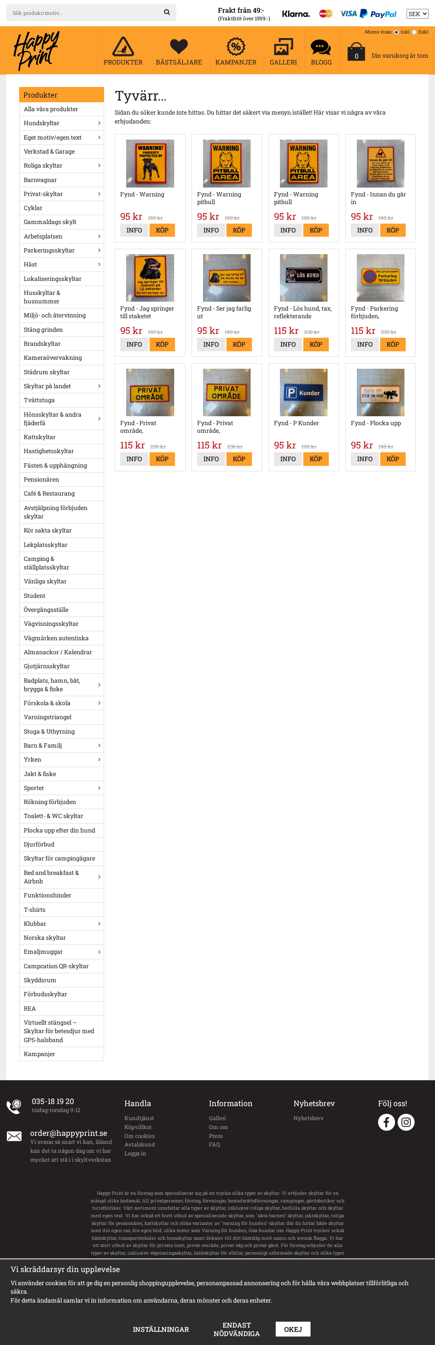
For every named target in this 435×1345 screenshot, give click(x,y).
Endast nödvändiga (237, 1329)
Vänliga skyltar (45, 581)
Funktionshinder (47, 895)
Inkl (405, 31)
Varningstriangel (47, 717)
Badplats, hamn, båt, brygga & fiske (52, 684)
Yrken (32, 759)
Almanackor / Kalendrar (58, 652)
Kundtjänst (139, 1118)
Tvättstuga (39, 400)
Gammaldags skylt (50, 222)
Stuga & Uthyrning (49, 731)
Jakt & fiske (40, 774)
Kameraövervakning (53, 357)
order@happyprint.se (68, 1133)
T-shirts (34, 909)
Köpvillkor (138, 1127)
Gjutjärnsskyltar (47, 666)
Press (216, 1136)
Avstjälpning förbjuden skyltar (56, 512)
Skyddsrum (40, 980)
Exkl (423, 31)
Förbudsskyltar (45, 994)
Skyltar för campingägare (59, 858)
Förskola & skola (47, 703)
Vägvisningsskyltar (51, 623)
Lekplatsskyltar (46, 545)
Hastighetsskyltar (49, 451)
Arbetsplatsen (43, 236)
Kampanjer (39, 1054)
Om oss (218, 1127)
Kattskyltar (40, 437)
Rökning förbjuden (50, 802)
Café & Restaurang (49, 493)
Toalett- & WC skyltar (53, 816)
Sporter (34, 788)
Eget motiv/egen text (53, 137)
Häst (30, 264)
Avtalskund (139, 1144)
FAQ (214, 1144)
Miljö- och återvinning (55, 315)
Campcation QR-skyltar (56, 966)
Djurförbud (39, 844)
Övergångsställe (46, 609)
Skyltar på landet (47, 386)
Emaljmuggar (43, 951)
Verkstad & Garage (49, 151)
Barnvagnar (40, 180)
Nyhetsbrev (309, 1118)
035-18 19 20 (53, 1101)
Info (134, 230)
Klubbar (35, 923)
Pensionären (41, 479)
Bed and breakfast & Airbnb (51, 877)
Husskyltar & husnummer (42, 297)
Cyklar (33, 208)
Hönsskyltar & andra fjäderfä (53, 418)
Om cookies (139, 1136)
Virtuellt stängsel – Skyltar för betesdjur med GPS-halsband (59, 1031)
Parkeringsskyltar (49, 250)
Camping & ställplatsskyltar (46, 563)
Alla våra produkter (51, 109)
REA (30, 1008)
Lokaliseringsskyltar (53, 279)
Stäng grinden (43, 329)
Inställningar (161, 1329)
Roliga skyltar (43, 165)
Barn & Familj (43, 745)
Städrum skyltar (47, 372)
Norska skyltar (45, 937)
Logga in (135, 1153)
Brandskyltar (42, 343)
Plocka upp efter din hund (59, 830)
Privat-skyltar (43, 194)
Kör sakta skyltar (48, 530)
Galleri (217, 1118)
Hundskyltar (41, 123)
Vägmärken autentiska (56, 638)
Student (34, 595)
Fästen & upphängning (55, 465)
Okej (293, 1329)
